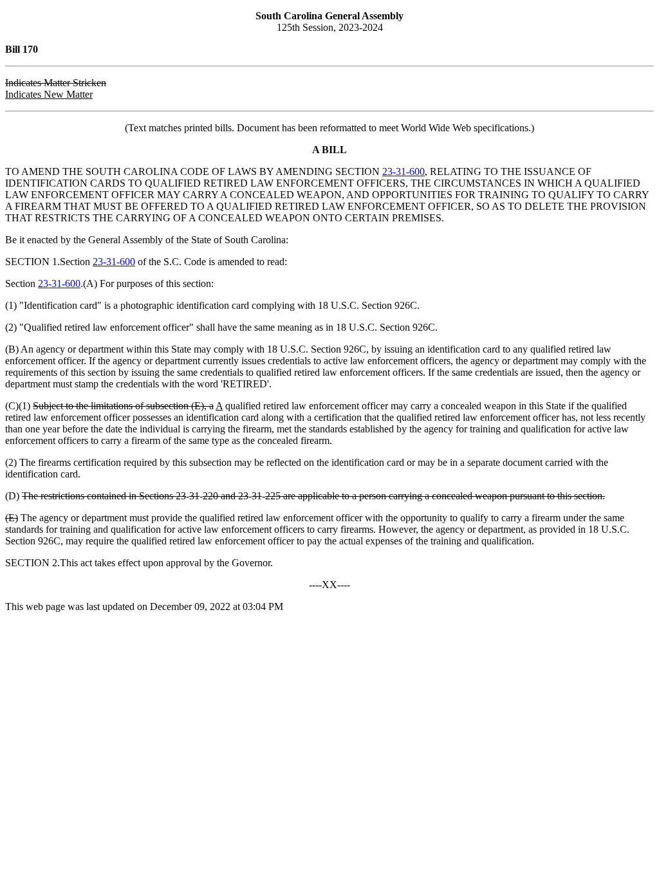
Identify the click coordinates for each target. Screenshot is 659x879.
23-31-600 (403, 171)
